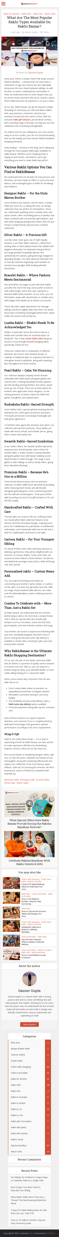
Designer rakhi (28, 779)
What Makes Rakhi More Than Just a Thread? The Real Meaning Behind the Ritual (28, 1200)
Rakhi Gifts (26, 13)
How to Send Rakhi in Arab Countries (33, 956)
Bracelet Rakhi (12, 779)
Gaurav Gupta (31, 32)
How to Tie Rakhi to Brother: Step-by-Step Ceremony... (31, 901)
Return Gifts (50, 13)
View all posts (29, 1024)
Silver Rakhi (23, 783)
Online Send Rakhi (39, 894)
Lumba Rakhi (43, 779)
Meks (31, 1233)
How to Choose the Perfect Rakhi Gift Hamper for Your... (33, 913)
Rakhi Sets (38, 13)
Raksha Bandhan (38, 952)
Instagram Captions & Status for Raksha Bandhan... (31, 929)
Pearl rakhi (10, 783)
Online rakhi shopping (30, 879)
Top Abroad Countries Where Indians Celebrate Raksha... (32, 942)
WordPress (50, 1233)
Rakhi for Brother (11, 13)
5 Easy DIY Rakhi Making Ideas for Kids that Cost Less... (32, 886)
